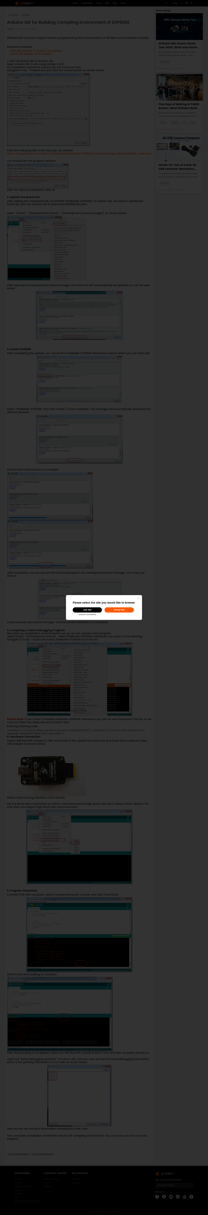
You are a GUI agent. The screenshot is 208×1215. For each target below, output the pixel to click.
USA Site (87, 609)
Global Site (119, 609)
